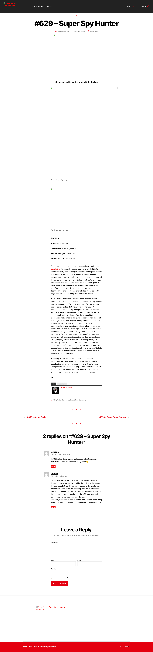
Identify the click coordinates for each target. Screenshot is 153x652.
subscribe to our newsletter (60, 578)
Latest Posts (62, 384)
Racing (59, 400)
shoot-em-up (65, 400)
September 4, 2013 (79, 31)
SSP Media (52, 646)
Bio (54, 384)
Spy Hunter (55, 269)
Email (79, 560)
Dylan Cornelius (64, 31)
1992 (54, 400)
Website (53, 569)
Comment (54, 543)
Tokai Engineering (80, 400)
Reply (53, 466)
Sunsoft (72, 400)
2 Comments (94, 31)
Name (53, 560)
